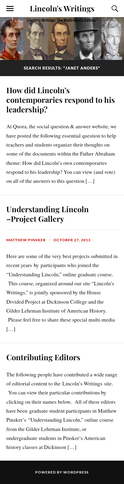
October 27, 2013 (72, 240)
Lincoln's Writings (62, 8)
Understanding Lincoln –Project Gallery (47, 214)
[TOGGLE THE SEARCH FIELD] (114, 9)
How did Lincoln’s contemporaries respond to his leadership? (60, 99)
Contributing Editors (43, 357)
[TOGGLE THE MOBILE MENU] (10, 9)
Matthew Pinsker (26, 240)
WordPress (75, 472)
